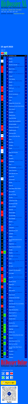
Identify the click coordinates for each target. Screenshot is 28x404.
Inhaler (10, 333)
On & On (11, 277)
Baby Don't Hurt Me (13, 152)
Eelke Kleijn (11, 104)
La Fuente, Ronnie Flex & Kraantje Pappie (16, 280)
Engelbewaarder (12, 130)
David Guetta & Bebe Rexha (15, 166)
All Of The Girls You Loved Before (16, 303)
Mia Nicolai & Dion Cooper (15, 123)
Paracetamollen (12, 133)
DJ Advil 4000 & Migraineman (15, 199)
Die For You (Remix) (13, 94)
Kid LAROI (11, 272)
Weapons (11, 357)
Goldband (11, 336)
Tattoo (10, 139)
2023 (11, 11)
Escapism (11, 351)
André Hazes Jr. (12, 305)
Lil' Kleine (11, 289)
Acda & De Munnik (13, 119)
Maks (10, 175)
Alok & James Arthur (13, 172)
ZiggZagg (11, 329)
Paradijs (11, 249)
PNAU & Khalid (12, 214)
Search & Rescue (13, 315)
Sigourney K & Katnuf (13, 226)
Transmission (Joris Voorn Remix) (16, 106)
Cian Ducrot (11, 77)
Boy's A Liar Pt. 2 (12, 312)
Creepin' (11, 76)
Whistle (10, 182)
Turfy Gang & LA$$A (13, 251)
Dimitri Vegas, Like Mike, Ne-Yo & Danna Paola (16, 261)
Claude (10, 98)
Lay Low (11, 91)
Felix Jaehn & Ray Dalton (14, 86)
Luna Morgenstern (13, 339)
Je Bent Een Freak (13, 200)
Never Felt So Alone (13, 326)
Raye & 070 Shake (13, 349)
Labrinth (10, 324)
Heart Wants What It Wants (15, 188)
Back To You (11, 69)
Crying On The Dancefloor (15, 270)
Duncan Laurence (13, 95)
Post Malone (11, 352)
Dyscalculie (11, 176)
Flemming (11, 132)
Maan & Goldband (13, 70)
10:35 (10, 258)
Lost (10, 224)
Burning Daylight (12, 124)
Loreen (10, 138)
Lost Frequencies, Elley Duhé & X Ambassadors (16, 67)
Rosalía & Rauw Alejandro (14, 286)
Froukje (10, 205)
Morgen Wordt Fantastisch (15, 121)
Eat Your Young (12, 194)
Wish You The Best (13, 344)
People (10, 148)
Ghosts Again (12, 212)
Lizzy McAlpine (12, 154)
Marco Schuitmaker (13, 129)
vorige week (4, 9)
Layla (10, 100)
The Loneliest (12, 191)
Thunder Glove (12, 318)
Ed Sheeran (11, 107)
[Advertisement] (14, 30)
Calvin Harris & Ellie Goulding (15, 80)
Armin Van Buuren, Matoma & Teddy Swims (15, 293)
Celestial (11, 233)
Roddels (11, 236)
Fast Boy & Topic (12, 242)
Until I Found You (12, 170)
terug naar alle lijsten (19, 13)
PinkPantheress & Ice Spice (15, 311)
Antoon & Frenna (12, 235)
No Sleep (11, 255)
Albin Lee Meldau (13, 245)
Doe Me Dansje (12, 281)
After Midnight (12, 218)
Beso (10, 287)
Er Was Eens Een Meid (14, 297)
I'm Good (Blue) (12, 167)
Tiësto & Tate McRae (13, 257)
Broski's (11, 221)
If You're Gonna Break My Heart (16, 335)
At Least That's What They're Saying (15, 347)
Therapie (11, 145)
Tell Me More (12, 179)
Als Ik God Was (12, 206)
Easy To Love (12, 294)
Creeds (10, 184)
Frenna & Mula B (12, 220)
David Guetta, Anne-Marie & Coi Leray (16, 150)
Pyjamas (11, 300)
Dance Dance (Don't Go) (14, 341)
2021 (5, 11)
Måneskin (11, 190)
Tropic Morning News (13, 309)
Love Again (11, 273)
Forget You (11, 243)
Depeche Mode (12, 211)
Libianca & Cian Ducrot (14, 147)
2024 (14, 11)
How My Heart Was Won (14, 136)
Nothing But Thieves (13, 126)
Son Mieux (11, 178)
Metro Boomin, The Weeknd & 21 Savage (16, 74)
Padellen (11, 252)
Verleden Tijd (12, 332)
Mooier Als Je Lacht (13, 230)
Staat (10, 238)
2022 (8, 11)
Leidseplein (11, 227)
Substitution (11, 161)
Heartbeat (11, 112)
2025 (16, 11)
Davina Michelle (12, 110)
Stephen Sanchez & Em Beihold (16, 169)
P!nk (10, 60)
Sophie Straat (12, 229)
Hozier (10, 193)
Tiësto (10, 89)
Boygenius (11, 202)
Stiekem (11, 72)
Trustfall (10, 61)
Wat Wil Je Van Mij (13, 64)
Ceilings (10, 155)
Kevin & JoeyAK (12, 208)
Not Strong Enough (13, 203)
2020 (2, 11)
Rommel (11, 338)
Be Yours (11, 266)
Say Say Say (12, 323)
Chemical (11, 354)
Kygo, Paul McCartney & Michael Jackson (16, 321)
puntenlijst (3, 13)
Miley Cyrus (11, 57)
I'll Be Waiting (12, 79)
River (10, 164)
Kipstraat (11, 209)
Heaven (10, 85)
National (11, 308)
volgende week (11, 9)
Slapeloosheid (12, 115)
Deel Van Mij (11, 306)
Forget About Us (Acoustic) (15, 246)
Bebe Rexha (11, 187)
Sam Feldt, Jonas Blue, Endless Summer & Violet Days (16, 268)
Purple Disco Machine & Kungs (16, 160)
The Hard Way (12, 215)
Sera (10, 116)
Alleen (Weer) (12, 290)
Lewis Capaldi (12, 342)
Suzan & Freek (12, 113)
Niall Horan (11, 83)
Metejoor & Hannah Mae (14, 63)
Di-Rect (10, 135)
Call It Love (11, 88)
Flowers (10, 58)
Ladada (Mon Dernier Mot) (15, 103)
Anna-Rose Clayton (13, 196)
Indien (10, 264)
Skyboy (10, 97)
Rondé (10, 283)
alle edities (19, 9)
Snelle (10, 157)
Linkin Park (11, 223)
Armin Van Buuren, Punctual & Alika (15, 275)
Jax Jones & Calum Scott (14, 181)
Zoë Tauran (11, 144)
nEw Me (11, 197)
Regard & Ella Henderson (14, 254)
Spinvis (10, 248)
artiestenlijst (10, 13)
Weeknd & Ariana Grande (14, 92)
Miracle (10, 82)
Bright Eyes (11, 284)
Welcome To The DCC (14, 127)
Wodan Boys (12, 317)
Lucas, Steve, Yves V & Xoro (15, 217)
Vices (10, 345)
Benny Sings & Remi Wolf (14, 299)
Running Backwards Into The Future (15, 240)
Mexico (10, 263)
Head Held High (12, 118)
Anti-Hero (11, 142)
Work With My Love (13, 173)
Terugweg (11, 158)
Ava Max (11, 355)
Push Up (11, 185)
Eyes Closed (12, 109)
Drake (10, 314)
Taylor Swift (11, 141)
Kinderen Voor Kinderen (14, 327)
